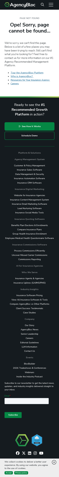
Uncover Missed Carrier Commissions (29, 255)
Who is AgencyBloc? (22, 76)
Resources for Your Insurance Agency (30, 80)
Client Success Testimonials (29, 308)
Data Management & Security (29, 174)
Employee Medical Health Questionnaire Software (29, 238)
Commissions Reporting (29, 259)
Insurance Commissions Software (29, 244)
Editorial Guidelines (29, 342)
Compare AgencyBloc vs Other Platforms (29, 304)
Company (29, 319)
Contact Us (29, 351)
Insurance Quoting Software (29, 219)
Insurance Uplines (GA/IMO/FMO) (30, 282)
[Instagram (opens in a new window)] (35, 453)
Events (29, 357)
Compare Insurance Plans (29, 229)
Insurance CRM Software (29, 182)
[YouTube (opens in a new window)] (41, 453)
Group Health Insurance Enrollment (30, 233)
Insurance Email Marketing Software (29, 204)
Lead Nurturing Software (30, 208)
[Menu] (51, 4)
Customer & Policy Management (29, 165)
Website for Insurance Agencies (29, 195)
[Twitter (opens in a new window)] (24, 453)
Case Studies (29, 312)
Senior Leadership (29, 334)
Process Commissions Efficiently (29, 250)
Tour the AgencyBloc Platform (27, 72)
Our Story (29, 325)
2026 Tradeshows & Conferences (29, 368)
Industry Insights (29, 289)
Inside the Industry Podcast (29, 376)
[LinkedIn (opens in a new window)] (29, 453)
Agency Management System (30, 159)
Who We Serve (29, 272)
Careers (15, 83)
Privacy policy (21, 473)
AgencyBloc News (29, 329)
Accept (9, 473)
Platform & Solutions (29, 152)
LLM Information (29, 346)
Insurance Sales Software (29, 169)
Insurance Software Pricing (29, 295)
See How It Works (31, 126)
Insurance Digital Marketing (29, 189)
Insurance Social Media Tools (29, 212)
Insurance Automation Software (29, 178)
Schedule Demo (29, 135)
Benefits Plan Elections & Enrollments (29, 225)
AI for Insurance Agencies (29, 265)
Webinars (29, 372)
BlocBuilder (29, 363)
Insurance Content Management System (29, 199)
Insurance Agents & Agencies (29, 278)
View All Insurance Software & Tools (29, 299)
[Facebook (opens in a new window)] (18, 453)
